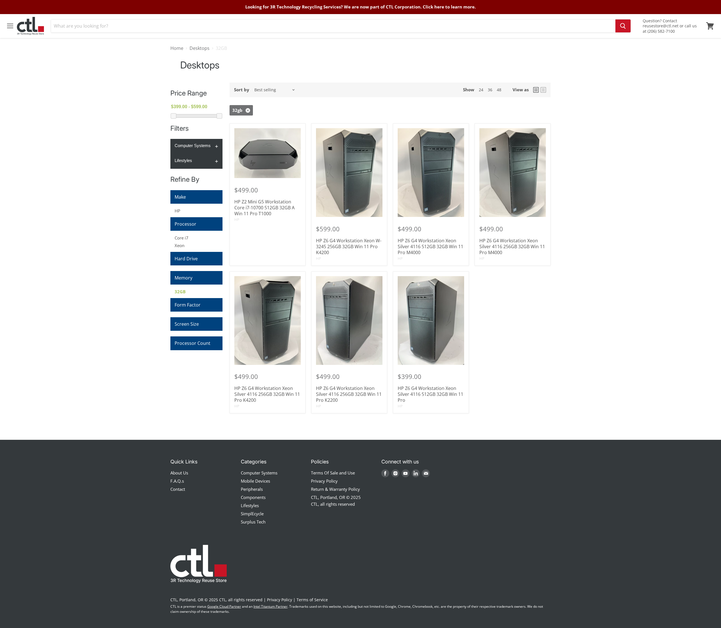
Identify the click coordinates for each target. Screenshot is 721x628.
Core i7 (181, 238)
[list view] (543, 90)
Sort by (241, 89)
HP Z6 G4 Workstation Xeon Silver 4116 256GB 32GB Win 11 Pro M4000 (512, 247)
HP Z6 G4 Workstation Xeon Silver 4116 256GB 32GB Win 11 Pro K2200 (349, 394)
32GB (180, 291)
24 (481, 89)
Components (253, 497)
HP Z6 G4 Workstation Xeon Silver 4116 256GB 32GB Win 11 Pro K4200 (267, 394)
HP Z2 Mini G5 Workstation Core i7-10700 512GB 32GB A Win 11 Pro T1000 (264, 208)
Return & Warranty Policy (335, 489)
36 (490, 89)
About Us (179, 473)
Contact (177, 489)
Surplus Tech (253, 522)
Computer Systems (193, 145)
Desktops (200, 48)
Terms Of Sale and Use (333, 473)
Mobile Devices (255, 481)
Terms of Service (312, 599)
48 (499, 89)
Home (176, 48)
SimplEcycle (252, 513)
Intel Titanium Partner (270, 606)
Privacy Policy (324, 481)
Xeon (179, 245)
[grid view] (536, 90)
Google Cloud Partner (224, 606)
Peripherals (252, 489)
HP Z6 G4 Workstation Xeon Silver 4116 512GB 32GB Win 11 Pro (430, 394)
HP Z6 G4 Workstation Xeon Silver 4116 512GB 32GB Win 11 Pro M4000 (430, 247)
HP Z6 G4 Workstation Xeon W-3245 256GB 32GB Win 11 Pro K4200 (348, 247)
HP (177, 211)
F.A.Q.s (177, 481)
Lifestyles (183, 160)
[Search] (623, 25)
